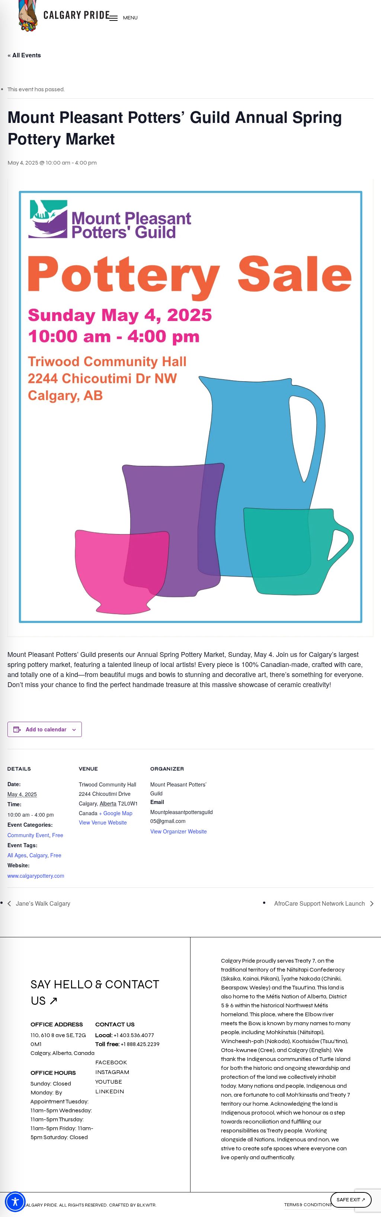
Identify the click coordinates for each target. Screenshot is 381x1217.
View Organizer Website (178, 831)
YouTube (108, 1081)
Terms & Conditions (308, 1204)
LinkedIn (109, 1091)
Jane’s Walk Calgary (42, 903)
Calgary (38, 855)
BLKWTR (146, 1205)
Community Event (28, 835)
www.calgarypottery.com (35, 875)
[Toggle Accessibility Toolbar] (15, 1201)
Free (57, 835)
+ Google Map (115, 813)
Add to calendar (46, 729)
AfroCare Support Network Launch (320, 903)
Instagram (112, 1071)
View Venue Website (103, 822)
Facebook (111, 1062)
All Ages (16, 855)
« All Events (24, 55)
